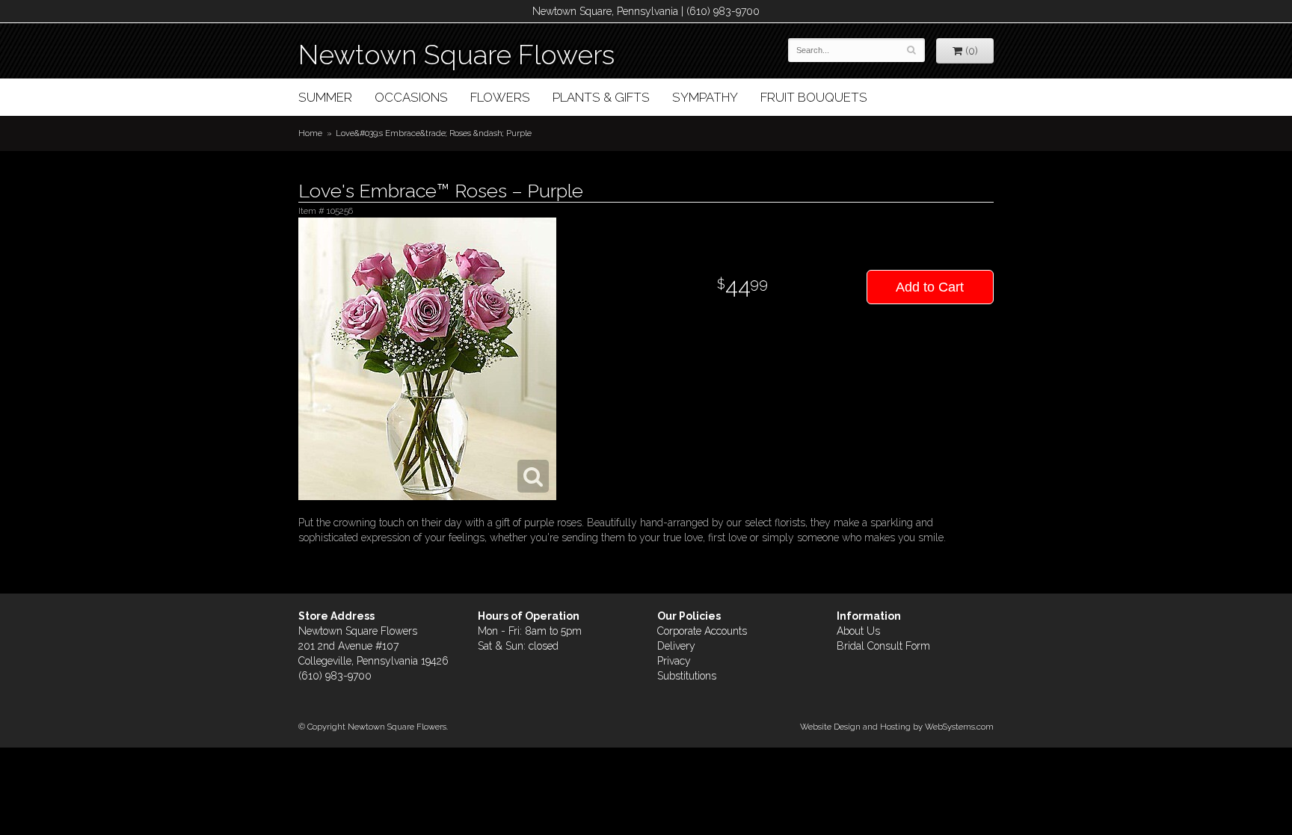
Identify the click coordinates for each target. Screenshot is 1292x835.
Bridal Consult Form (883, 646)
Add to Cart (930, 287)
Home (310, 133)
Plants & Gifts (601, 97)
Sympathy (705, 97)
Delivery (676, 646)
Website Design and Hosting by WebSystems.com (897, 726)
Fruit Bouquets (813, 97)
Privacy (674, 661)
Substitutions (686, 676)
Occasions (411, 97)
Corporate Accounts (702, 631)
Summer (325, 97)
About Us (858, 631)
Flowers (500, 97)
